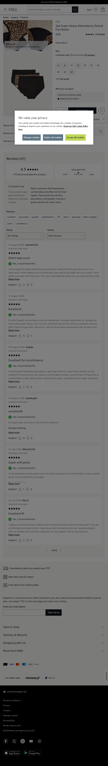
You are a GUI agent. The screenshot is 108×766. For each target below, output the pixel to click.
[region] (54, 127)
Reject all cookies (53, 137)
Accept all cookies (75, 137)
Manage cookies (31, 137)
